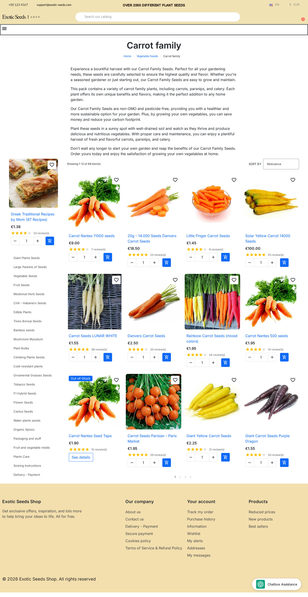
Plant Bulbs (21, 348)
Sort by (255, 164)
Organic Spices (24, 429)
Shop (36, 17)
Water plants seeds (27, 420)
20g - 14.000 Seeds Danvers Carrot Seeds (152, 238)
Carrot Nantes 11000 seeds (92, 235)
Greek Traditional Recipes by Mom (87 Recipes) (32, 217)
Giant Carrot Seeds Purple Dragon (267, 438)
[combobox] (157, 16)
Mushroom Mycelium (28, 339)
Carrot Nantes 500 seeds (266, 335)
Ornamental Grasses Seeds (33, 375)
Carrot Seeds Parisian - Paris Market (152, 438)
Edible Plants (22, 312)
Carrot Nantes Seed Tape (90, 436)
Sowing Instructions (27, 465)
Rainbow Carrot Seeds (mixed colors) (211, 338)
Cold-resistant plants (28, 366)
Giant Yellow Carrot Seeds (208, 436)
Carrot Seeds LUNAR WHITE (93, 335)
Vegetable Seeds (147, 56)
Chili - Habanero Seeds (30, 303)
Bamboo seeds (24, 330)
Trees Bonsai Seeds (27, 321)
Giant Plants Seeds (27, 258)
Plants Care (22, 456)
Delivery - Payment (27, 474)
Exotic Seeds (14, 16)
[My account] (285, 17)
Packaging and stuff (27, 438)
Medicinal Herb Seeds (29, 294)
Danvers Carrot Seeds (146, 335)
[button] (301, 16)
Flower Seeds (23, 402)
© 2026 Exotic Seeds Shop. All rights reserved (49, 579)
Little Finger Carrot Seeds (208, 235)
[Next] (297, 477)
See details (81, 457)
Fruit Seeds (22, 285)
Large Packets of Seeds (30, 267)
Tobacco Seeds (24, 384)
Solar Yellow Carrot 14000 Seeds (267, 238)
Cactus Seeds (23, 411)
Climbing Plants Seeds (29, 357)
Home (127, 56)
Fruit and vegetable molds (32, 447)
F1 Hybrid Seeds (25, 393)
